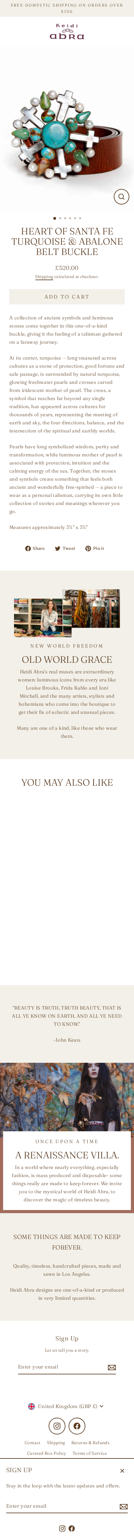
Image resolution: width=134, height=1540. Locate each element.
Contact (33, 1442)
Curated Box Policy (46, 1453)
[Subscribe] (123, 1506)
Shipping (44, 276)
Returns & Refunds (90, 1442)
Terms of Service (90, 1453)
